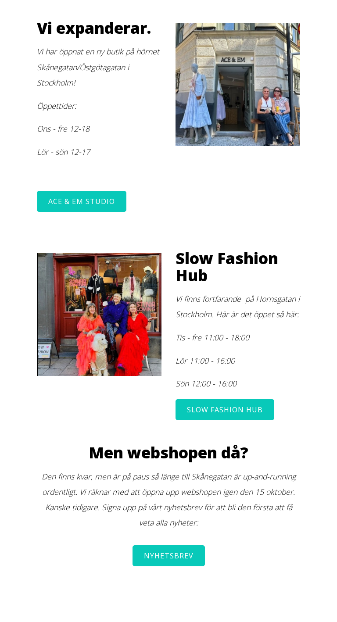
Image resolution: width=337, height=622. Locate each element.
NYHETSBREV (169, 556)
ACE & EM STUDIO (81, 201)
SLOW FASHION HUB (225, 410)
